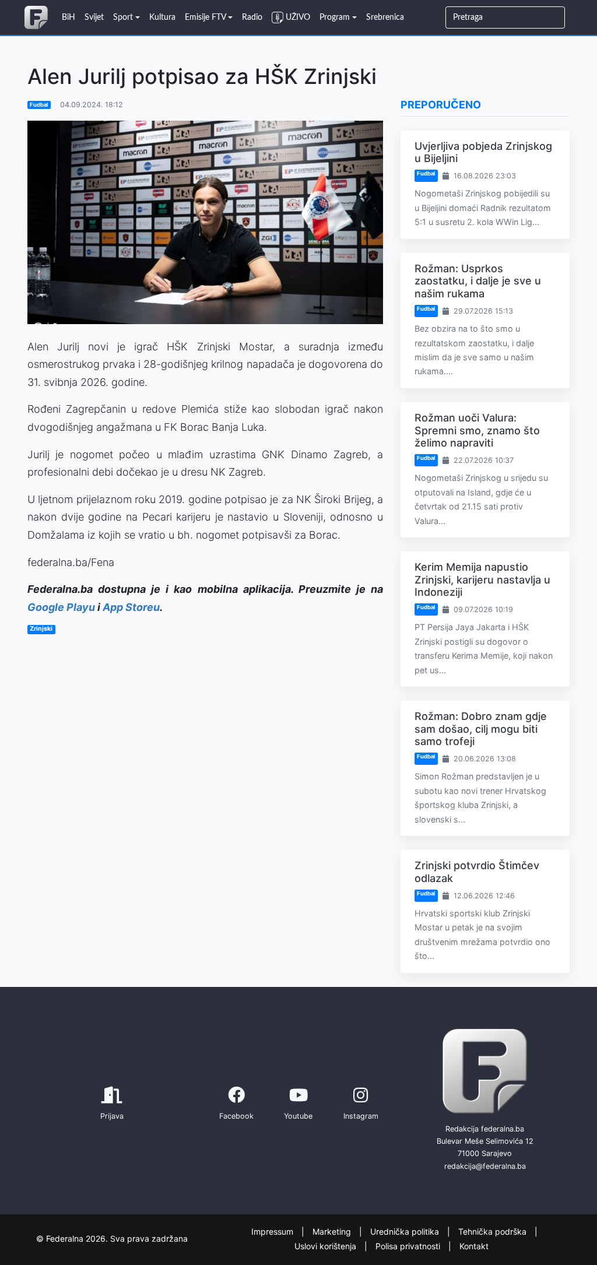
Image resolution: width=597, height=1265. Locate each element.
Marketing (332, 1231)
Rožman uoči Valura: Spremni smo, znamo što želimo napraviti (477, 430)
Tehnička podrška (493, 1231)
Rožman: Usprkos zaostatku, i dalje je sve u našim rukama (478, 281)
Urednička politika (405, 1231)
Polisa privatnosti (409, 1245)
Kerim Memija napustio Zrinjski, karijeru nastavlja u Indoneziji (482, 579)
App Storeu (131, 607)
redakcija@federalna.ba (485, 1166)
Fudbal (39, 104)
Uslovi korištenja (326, 1245)
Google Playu (61, 607)
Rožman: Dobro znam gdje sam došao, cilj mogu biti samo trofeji (481, 728)
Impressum (273, 1231)
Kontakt (474, 1245)
